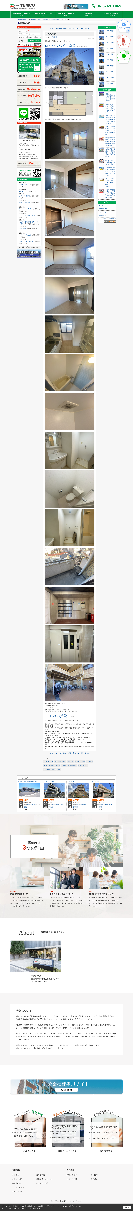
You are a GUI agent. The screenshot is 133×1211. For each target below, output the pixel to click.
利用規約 (94, 1179)
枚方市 (29, 805)
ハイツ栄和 (22, 228)
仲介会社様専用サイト (76, 6)
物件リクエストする (67, 1150)
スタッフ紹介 (17, 1179)
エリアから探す (72, 1179)
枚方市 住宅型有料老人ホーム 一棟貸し (31, 781)
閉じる (127, 1207)
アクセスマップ (18, 1187)
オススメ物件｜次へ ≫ (82, 28)
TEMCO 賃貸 (48, 761)
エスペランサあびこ (25, 235)
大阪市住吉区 (55, 805)
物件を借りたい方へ (66, 14)
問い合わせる (106, 1150)
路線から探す (71, 1175)
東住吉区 (70, 761)
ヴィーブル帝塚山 (24, 202)
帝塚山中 (61, 805)
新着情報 (54, 37)
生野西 (110, 805)
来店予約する (29, 1150)
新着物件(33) (102, 215)
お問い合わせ (124, 27)
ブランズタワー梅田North (27, 215)
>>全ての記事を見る (109, 218)
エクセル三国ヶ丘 (24, 185)
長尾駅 (25, 807)
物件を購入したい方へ (22, 14)
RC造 (45, 765)
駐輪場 (64, 765)
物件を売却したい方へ (44, 14)
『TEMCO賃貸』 (57, 716)
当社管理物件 (72, 765)
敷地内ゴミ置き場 (54, 765)
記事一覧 (71, 28)
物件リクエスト (124, 44)
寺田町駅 (99, 807)
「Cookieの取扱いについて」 (21, 1208)
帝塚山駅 (50, 807)
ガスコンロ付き (83, 765)
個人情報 (94, 1175)
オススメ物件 (51, 34)
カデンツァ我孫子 (24, 196)
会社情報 (89, 14)
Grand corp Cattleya (26, 209)
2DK (59, 769)
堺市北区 (78, 805)
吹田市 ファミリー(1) (105, 205)
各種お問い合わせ (111, 14)
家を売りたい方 (42, 1183)
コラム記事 (40, 1175)
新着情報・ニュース (44, 1179)
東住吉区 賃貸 (80, 761)
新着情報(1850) (103, 208)
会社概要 (15, 1175)
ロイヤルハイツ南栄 (60, 46)
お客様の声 (16, 1183)
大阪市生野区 (105, 805)
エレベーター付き (60, 761)
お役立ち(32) (102, 212)
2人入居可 (90, 761)
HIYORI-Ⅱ (22, 191)
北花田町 (83, 805)
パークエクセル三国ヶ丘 (26, 241)
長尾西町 (33, 805)
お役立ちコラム (18, 1191)
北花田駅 (75, 807)
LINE (124, 59)
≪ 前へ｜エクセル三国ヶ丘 (58, 28)
